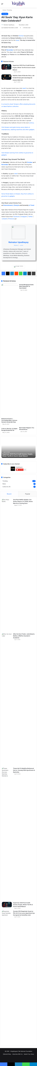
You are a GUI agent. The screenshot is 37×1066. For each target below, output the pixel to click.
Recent (9, 494)
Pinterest (11, 219)
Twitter (30, 216)
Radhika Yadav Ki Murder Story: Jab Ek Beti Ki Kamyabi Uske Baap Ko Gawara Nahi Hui (23, 78)
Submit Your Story (29, 1054)
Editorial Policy (7, 1054)
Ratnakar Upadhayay (9, 24)
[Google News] (18, 266)
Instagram (24, 216)
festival (21, 36)
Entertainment (8, 205)
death (24, 88)
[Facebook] (3, 273)
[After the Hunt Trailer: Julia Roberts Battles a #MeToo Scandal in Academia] (7, 699)
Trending (9, 10)
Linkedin (5, 219)
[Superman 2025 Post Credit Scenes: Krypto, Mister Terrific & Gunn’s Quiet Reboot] (6, 67)
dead (17, 40)
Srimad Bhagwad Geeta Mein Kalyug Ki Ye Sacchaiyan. (26, 286)
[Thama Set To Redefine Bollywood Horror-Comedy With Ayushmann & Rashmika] (7, 834)
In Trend (31, 205)
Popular (27, 494)
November (9, 50)
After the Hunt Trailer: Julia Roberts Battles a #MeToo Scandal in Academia (24, 635)
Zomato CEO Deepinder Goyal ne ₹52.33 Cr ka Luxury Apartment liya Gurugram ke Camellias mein (24, 913)
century (31, 123)
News (4, 484)
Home (4, 10)
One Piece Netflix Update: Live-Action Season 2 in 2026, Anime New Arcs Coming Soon (23, 501)
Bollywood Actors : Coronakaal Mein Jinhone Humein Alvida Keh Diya (9, 420)
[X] (8, 273)
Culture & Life (6, 486)
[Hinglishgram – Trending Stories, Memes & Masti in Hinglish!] (18, 4)
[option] (18, 448)
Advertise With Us (17, 1054)
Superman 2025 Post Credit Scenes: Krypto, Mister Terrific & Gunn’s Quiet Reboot (24, 68)
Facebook (16, 216)
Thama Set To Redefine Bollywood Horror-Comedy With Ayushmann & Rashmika (24, 770)
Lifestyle (16, 205)
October (29, 162)
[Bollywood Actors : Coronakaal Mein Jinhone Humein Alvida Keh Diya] (9, 350)
